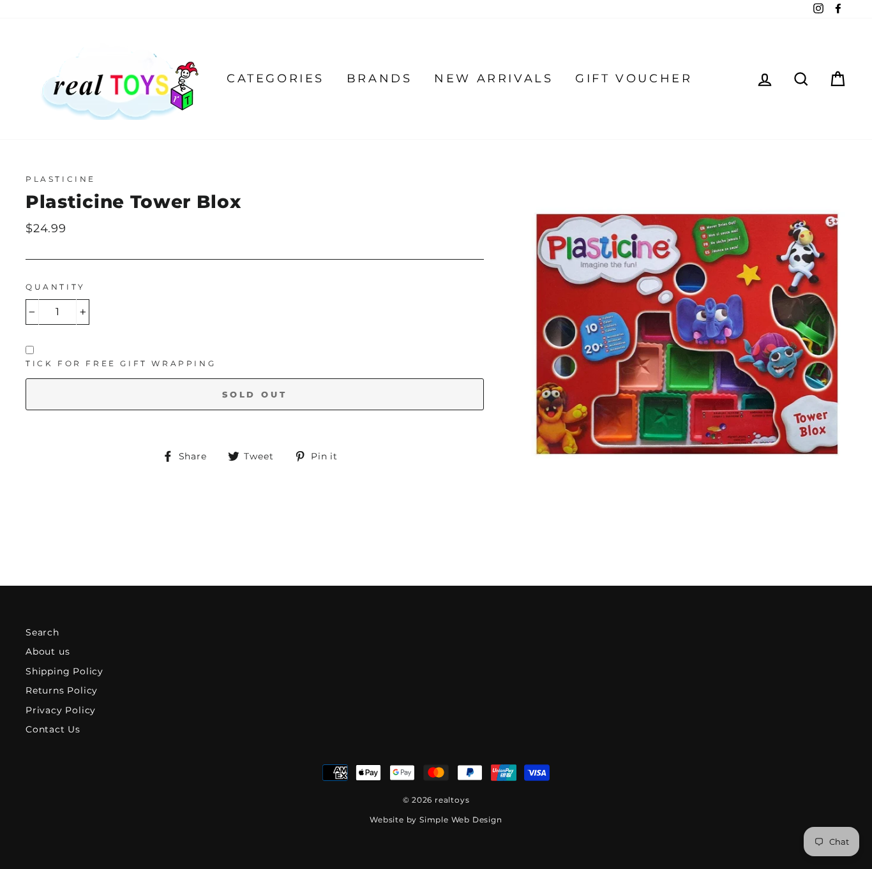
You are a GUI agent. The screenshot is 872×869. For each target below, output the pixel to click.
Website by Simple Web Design (436, 819)
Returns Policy (62, 690)
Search (42, 632)
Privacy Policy (61, 710)
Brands (379, 78)
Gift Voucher (633, 78)
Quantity (56, 287)
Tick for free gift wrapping (121, 363)
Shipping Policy (64, 671)
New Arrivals (493, 78)
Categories (275, 78)
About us (48, 651)
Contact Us (53, 729)
